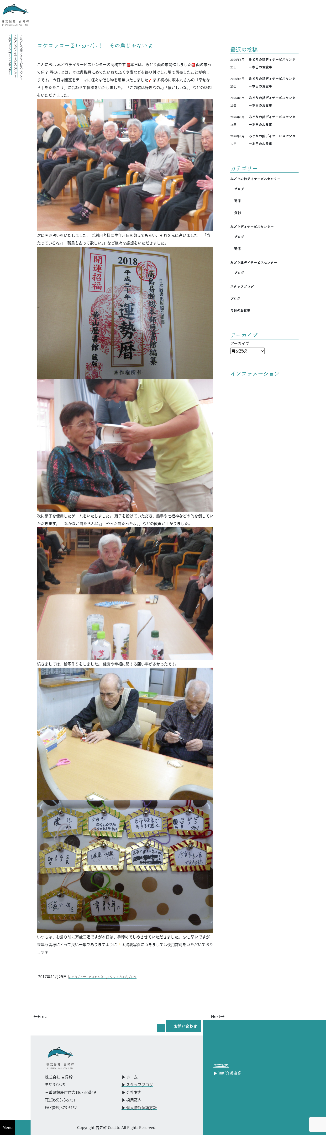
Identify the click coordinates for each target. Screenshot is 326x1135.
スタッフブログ (117, 977)
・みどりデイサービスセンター (10, 54)
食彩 (237, 213)
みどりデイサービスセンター (87, 977)
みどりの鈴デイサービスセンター (255, 179)
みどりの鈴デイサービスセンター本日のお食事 (272, 63)
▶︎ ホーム (129, 1077)
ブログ (132, 977)
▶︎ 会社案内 (131, 1093)
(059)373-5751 (63, 1100)
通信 (237, 201)
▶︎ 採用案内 (131, 1100)
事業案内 (221, 1066)
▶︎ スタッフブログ (137, 1085)
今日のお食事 (240, 310)
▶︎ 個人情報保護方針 (139, 1108)
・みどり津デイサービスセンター (15, 56)
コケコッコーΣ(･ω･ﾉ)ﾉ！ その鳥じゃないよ (95, 45)
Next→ (218, 1016)
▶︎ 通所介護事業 (227, 1073)
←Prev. (40, 1016)
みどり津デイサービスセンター (253, 262)
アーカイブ (239, 343)
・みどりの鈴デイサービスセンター (21, 57)
